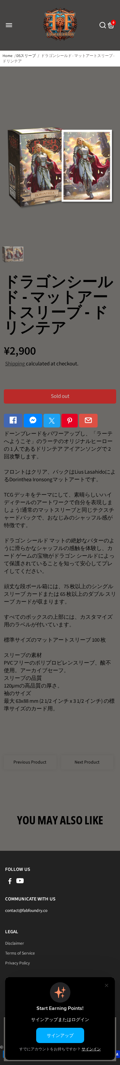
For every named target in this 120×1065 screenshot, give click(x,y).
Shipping (15, 364)
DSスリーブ (26, 56)
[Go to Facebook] (13, 420)
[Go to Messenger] (33, 420)
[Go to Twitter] (52, 420)
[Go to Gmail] (88, 420)
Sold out (60, 396)
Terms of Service (20, 953)
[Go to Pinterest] (69, 420)
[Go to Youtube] (20, 882)
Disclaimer (14, 943)
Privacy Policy (17, 963)
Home (7, 56)
